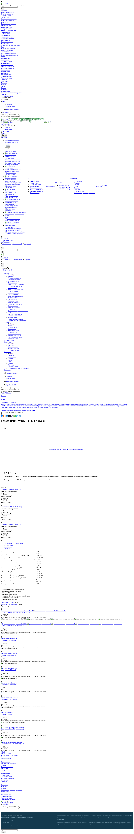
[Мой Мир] (7, 416)
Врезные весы (80, 404)
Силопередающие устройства (19, 407)
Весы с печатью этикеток (55, 404)
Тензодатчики (5, 765)
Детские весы (98, 406)
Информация (5, 791)
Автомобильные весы (66, 406)
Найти (3, 832)
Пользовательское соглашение (28, 825)
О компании (4, 785)
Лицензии (4, 786)
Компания (11, 355)
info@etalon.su (6, 113)
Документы (8, 547)
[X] (9, 416)
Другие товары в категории (9, 755)
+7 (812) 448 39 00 (7, 96)
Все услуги (4, 780)
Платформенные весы (69, 404)
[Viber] (12, 416)
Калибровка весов (6, 776)
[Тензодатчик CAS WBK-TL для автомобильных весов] (70, 449)
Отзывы (3, 788)
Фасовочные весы (31, 404)
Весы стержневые (116, 404)
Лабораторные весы (20, 404)
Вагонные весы (77, 406)
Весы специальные (88, 406)
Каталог (10, 276)
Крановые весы (42, 406)
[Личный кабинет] (1, 246)
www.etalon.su (71, 817)
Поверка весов (5, 773)
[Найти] (2, 9)
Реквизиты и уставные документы (11, 790)
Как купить (11, 345)
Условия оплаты (6, 795)
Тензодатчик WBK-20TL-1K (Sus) (11, 507)
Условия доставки (6, 796)
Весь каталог (5, 768)
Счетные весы (32, 406)
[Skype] (17, 416)
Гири (30, 407)
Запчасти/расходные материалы (112, 406)
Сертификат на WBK (7, 602)
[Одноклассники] (4, 416)
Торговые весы (42, 404)
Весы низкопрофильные (92, 404)
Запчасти (7, 548)
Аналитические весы (7, 404)
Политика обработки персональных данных (11, 825)
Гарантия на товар (6, 798)
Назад (11, 275)
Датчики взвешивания (39, 407)
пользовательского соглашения (76, 824)
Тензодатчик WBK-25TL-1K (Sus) (11, 524)
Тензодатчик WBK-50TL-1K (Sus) (11, 489)
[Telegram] (20, 416)
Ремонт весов (5, 775)
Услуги (10, 325)
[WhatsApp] (14, 416)
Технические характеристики (13, 543)
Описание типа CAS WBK (9, 604)
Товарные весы (23, 406)
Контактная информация (8, 799)
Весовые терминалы (52, 407)
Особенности (8, 545)
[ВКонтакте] (2, 416)
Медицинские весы (53, 406)
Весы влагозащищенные (11, 406)
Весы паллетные (105, 404)
